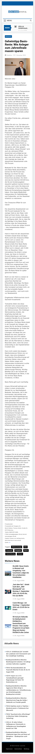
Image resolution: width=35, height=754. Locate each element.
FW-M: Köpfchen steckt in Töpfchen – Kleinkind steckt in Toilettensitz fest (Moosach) (18, 708)
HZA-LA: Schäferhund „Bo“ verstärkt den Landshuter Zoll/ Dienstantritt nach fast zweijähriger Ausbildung (23, 27)
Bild (25, 547)
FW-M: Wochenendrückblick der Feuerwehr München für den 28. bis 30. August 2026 (18, 670)
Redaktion (9, 55)
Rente (26, 550)
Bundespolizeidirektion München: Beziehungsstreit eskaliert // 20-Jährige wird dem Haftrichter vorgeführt (18, 662)
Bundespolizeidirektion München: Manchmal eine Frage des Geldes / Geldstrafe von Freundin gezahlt (17, 700)
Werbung (26, 749)
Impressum (9, 749)
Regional (8, 36)
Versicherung (10, 554)
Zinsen (20, 554)
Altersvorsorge (16, 547)
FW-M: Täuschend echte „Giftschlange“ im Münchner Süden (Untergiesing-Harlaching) (18, 716)
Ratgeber (18, 550)
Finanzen (9, 550)
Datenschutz (18, 749)
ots (9, 542)
